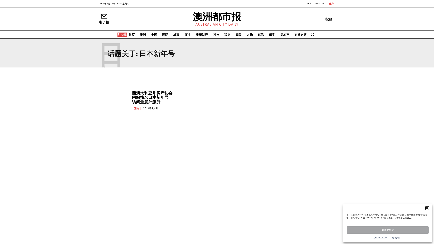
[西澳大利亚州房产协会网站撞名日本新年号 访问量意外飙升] (114, 100)
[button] (427, 208)
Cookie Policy (380, 237)
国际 (136, 108)
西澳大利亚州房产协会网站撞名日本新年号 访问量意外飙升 (152, 97)
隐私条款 (396, 237)
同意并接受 (387, 230)
